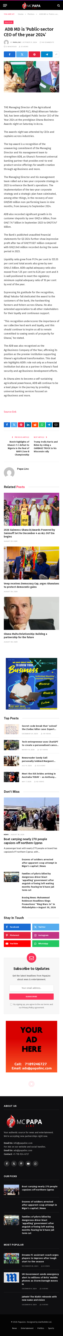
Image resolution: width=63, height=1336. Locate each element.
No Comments (48, 42)
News (14, 1328)
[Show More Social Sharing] (56, 54)
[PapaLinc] (31, 5)
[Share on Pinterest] (34, 54)
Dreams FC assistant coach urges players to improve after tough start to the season (40, 1258)
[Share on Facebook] (9, 54)
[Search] (58, 5)
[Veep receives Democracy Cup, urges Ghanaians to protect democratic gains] (31, 563)
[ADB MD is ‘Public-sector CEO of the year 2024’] (31, 76)
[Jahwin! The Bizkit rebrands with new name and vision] (11, 1300)
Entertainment (27, 1328)
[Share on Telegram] (47, 54)
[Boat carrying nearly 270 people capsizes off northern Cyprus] (31, 813)
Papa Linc (17, 42)
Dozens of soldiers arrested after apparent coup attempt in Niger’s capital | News (39, 862)
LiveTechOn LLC (45, 1322)
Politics (8, 22)
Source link (10, 411)
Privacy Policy (28, 1007)
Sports (51, 1328)
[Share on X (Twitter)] (22, 54)
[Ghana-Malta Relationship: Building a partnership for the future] (31, 613)
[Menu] (5, 5)
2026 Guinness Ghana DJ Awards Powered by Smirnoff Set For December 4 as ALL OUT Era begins (29, 533)
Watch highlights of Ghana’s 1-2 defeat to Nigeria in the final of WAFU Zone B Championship (18, 448)
